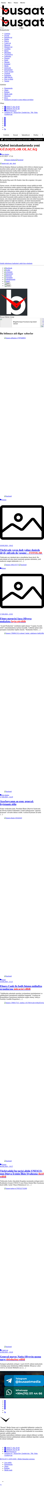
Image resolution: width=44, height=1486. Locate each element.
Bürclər (22, 2)
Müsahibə (7, 52)
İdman (6, 51)
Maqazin (7, 45)
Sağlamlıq (7, 56)
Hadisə (6, 39)
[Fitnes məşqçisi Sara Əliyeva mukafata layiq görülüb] (15, 565)
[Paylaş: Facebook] (8, 268)
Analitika (7, 49)
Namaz (16, 2)
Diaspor (7, 58)
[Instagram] (5, 122)
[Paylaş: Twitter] (7, 270)
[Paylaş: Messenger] (8, 274)
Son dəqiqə (5, 154)
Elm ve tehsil (8, 79)
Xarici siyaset (8, 71)
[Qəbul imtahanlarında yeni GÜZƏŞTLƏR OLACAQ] (13, 160)
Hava (9, 2)
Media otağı (8, 94)
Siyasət (6, 35)
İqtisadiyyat (8, 37)
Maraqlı (7, 62)
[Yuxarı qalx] (1, 1485)
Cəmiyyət (7, 43)
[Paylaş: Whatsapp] (8, 272)
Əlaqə (6, 90)
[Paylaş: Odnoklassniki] (9, 279)
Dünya (6, 41)
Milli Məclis (8, 77)
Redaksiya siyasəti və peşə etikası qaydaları (18, 100)
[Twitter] (5, 120)
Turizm (6, 81)
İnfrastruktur (8, 70)
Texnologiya (8, 54)
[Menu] (1, 16)
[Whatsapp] (5, 125)
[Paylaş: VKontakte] (8, 277)
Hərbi (6, 60)
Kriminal (7, 64)
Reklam (7, 92)
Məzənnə (7, 96)
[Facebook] (5, 118)
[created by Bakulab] (24, 1481)
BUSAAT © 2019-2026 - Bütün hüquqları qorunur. (17, 1459)
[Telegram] (5, 124)
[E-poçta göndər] (7, 281)
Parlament (7, 75)
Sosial (3, 980)
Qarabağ (7, 73)
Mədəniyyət (8, 47)
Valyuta (3, 2)
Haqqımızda (8, 88)
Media (6, 66)
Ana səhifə (8, 1462)
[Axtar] (21, 28)
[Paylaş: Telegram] (8, 276)
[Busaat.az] (22, 14)
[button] (7, 283)
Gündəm (7, 33)
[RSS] (5, 129)
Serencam (7, 68)
